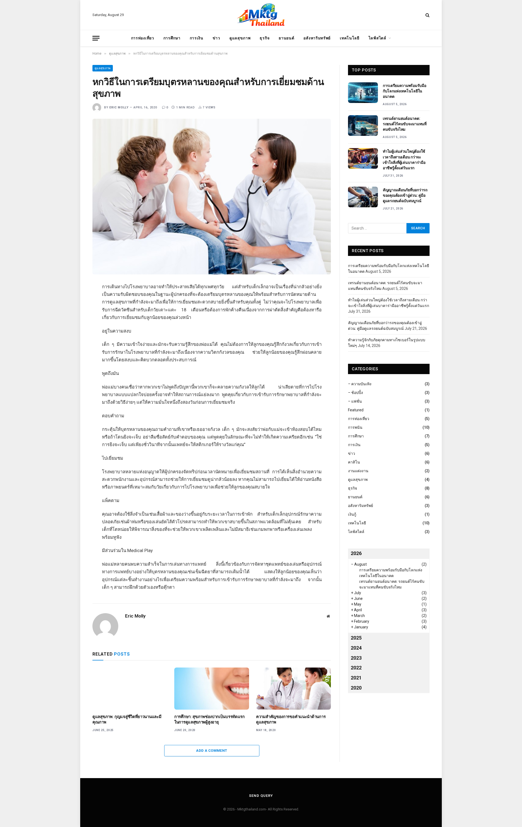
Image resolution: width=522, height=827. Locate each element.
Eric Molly (119, 107)
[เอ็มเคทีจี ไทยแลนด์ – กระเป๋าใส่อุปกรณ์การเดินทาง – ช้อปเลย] (261, 15)
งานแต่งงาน (358, 471)
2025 (356, 638)
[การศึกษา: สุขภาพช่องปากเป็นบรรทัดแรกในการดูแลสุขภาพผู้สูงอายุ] (211, 689)
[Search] (427, 15)
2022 (356, 668)
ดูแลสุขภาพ (240, 38)
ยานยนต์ (286, 38)
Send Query (261, 796)
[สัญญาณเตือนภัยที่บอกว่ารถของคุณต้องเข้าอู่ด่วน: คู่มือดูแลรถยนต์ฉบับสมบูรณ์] (363, 197)
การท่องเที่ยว (142, 38)
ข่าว (216, 38)
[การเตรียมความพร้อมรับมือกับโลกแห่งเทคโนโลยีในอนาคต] (363, 92)
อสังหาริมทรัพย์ (317, 38)
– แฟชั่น (355, 401)
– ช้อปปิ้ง (355, 392)
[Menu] (96, 38)
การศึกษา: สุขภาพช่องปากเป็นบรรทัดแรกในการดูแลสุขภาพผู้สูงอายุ (209, 719)
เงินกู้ (352, 514)
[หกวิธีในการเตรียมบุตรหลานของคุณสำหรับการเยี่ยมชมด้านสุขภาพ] (211, 196)
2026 (356, 553)
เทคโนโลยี (349, 38)
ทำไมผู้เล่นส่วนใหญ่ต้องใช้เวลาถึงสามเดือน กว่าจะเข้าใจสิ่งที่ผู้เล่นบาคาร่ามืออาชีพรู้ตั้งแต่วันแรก (404, 159)
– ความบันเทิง (359, 384)
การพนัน (355, 427)
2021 (356, 678)
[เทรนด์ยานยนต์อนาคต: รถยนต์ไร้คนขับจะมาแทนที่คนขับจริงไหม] (363, 125)
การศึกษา (172, 38)
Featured (355, 410)
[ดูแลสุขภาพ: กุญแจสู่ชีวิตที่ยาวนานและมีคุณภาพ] (129, 689)
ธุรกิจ (264, 38)
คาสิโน (354, 462)
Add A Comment (211, 750)
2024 (356, 648)
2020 (356, 688)
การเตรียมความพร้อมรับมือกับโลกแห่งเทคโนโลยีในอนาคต (404, 91)
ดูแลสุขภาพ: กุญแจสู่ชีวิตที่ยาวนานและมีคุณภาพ (126, 719)
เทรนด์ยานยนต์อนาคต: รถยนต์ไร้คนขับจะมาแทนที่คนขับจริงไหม (405, 123)
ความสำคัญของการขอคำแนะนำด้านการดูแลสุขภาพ (290, 719)
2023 (356, 658)
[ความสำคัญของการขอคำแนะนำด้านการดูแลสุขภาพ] (293, 689)
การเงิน (196, 38)
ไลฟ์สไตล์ (377, 38)
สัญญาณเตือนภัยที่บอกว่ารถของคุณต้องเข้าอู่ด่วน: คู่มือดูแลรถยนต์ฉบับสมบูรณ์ (405, 195)
